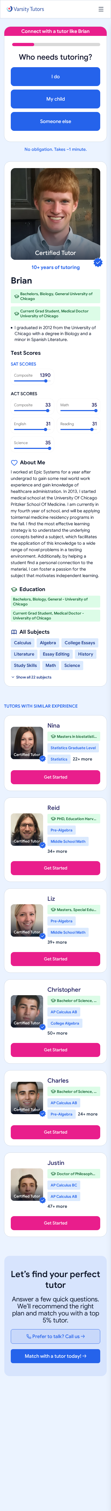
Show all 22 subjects (33, 677)
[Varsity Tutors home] (25, 9)
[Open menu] (101, 9)
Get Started (55, 777)
